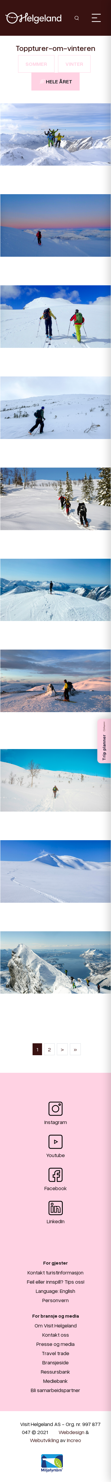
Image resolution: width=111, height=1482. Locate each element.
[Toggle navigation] (96, 18)
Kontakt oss (55, 1334)
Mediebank (55, 1380)
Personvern (55, 1300)
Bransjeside (55, 1362)
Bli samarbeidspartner (55, 1390)
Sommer (36, 63)
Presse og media (55, 1344)
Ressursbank (55, 1371)
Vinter (74, 63)
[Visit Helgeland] (33, 18)
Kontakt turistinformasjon (55, 1272)
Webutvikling (44, 1440)
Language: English (55, 1291)
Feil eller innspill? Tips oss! (55, 1281)
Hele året (59, 81)
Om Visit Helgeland (56, 1325)
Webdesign (71, 1432)
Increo (74, 1440)
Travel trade (55, 1353)
